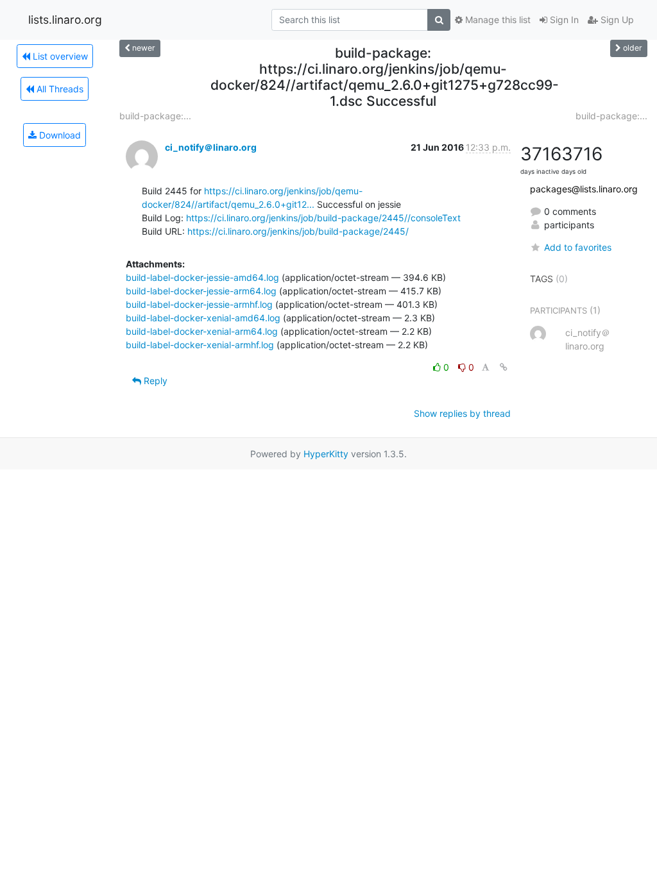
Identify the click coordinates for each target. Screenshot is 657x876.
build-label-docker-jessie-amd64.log (202, 277)
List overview (59, 56)
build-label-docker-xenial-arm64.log (202, 331)
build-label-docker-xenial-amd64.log (203, 317)
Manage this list (497, 19)
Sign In (563, 19)
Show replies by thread (462, 413)
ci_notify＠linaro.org (211, 147)
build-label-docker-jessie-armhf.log (199, 304)
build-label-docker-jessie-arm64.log (201, 290)
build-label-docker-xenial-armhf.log (200, 344)
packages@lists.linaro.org (584, 188)
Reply (154, 380)
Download (59, 135)
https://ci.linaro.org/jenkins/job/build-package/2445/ (298, 231)
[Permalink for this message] (504, 367)
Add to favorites (577, 247)
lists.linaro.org (65, 19)
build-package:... (155, 115)
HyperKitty (325, 453)
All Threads (58, 88)
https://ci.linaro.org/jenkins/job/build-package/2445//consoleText (323, 217)
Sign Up (616, 19)
